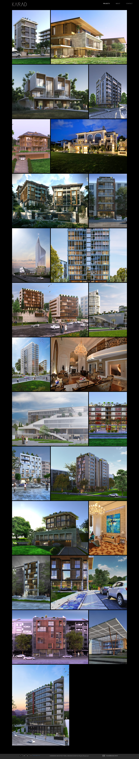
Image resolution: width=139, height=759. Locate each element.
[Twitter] (24, 756)
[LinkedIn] (27, 756)
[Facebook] (20, 756)
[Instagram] (31, 756)
